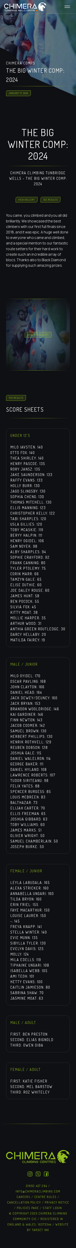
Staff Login (52, 1208)
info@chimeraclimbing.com (38, 1191)
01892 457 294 (36, 1186)
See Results (50, 199)
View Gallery (26, 199)
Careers (24, 1197)
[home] (24, 6)
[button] (67, 6)
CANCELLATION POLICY (24, 1202)
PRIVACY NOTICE (57, 1202)
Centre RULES (45, 1197)
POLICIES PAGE (28, 1208)
